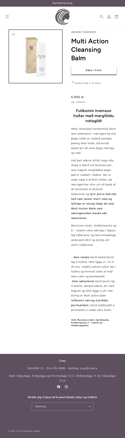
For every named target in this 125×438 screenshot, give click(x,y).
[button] (7, 16)
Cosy (18, 431)
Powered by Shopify (31, 431)
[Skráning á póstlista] (89, 406)
